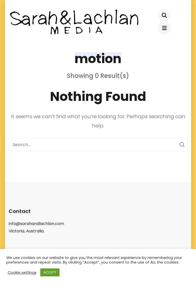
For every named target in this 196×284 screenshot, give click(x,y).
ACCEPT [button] (49, 272)
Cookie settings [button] (22, 272)
